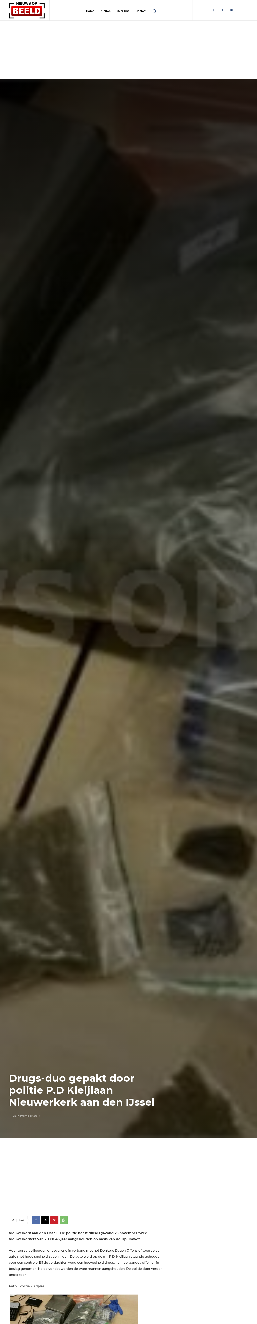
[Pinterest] (54, 1220)
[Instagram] (231, 10)
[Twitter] (222, 10)
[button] (154, 11)
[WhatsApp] (64, 1220)
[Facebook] (213, 10)
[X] (45, 1220)
